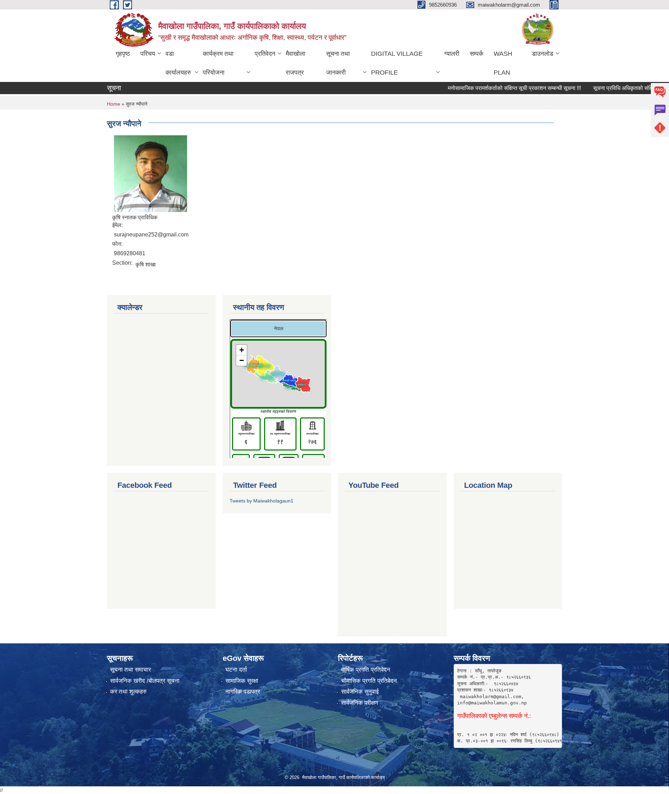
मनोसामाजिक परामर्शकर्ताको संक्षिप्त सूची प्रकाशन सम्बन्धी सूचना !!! (498, 88)
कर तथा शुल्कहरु (128, 691)
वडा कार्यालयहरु (178, 63)
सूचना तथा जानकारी (338, 63)
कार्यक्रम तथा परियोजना (218, 63)
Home (113, 104)
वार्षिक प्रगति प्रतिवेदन (365, 669)
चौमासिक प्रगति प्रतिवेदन (369, 681)
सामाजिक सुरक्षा (241, 681)
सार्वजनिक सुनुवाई (360, 691)
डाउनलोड (542, 53)
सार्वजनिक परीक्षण (359, 703)
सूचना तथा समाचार (130, 669)
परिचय (147, 53)
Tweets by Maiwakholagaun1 (261, 501)
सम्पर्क (476, 53)
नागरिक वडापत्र (242, 691)
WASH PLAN (503, 63)
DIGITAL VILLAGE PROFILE (397, 63)
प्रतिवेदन (265, 53)
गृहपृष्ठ (123, 53)
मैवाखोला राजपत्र (295, 63)
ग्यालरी (451, 53)
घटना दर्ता (236, 669)
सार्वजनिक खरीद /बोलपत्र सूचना (144, 681)
